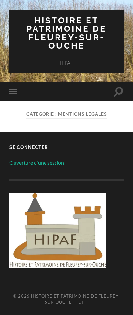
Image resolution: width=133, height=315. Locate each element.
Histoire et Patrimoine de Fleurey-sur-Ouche (66, 33)
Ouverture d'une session (36, 163)
